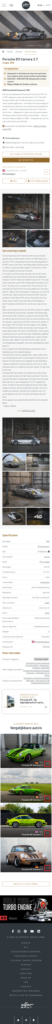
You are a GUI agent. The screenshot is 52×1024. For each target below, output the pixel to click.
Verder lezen (28, 410)
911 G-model (44, 562)
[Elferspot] (26, 5)
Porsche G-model (41, 659)
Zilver (47, 613)
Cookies (26, 986)
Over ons (26, 973)
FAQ (26, 982)
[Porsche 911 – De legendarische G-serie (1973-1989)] (26, 701)
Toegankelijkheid (26, 956)
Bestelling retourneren (26, 995)
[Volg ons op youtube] (32, 931)
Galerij (10, 51)
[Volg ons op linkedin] (39, 931)
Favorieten (27, 160)
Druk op (26, 978)
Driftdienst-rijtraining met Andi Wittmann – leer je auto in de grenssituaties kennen (37, 680)
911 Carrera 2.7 (43, 546)
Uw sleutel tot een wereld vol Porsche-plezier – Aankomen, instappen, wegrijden (38, 665)
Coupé (46, 556)
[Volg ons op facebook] (13, 931)
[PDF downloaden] (34, 1020)
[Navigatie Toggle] (4, 5)
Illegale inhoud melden (26, 960)
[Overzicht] (3, 52)
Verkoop (26, 965)
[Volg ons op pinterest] (25, 931)
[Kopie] (48, 551)
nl (41, 5)
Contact (26, 969)
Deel (15, 181)
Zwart (47, 603)
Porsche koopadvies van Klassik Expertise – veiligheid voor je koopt (36, 672)
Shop (48, 5)
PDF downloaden (39, 181)
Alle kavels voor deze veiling (26, 154)
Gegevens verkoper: (14, 167)
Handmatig (44, 582)
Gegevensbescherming (26, 952)
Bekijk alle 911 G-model (26, 884)
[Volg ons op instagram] (19, 931)
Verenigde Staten (42, 642)
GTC (26, 947)
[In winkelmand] (46, 707)
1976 (47, 541)
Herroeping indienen (26, 991)
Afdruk (26, 943)
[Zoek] (11, 5)
